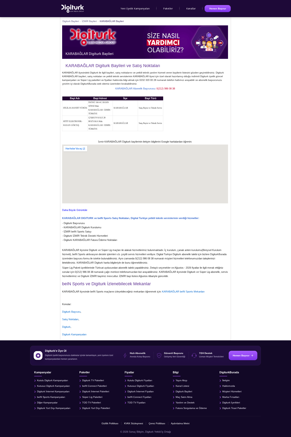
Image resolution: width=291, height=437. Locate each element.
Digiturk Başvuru (71, 311)
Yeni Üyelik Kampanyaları (135, 8)
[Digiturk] (72, 8)
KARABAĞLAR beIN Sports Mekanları (183, 291)
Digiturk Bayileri (184, 391)
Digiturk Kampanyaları (74, 334)
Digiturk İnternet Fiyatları (140, 391)
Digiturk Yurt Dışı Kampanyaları (53, 408)
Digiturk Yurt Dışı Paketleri (96, 408)
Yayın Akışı (181, 380)
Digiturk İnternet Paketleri (95, 391)
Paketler (168, 8)
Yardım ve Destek (185, 402)
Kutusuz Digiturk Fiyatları (140, 386)
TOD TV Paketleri (91, 402)
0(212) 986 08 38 (165, 88)
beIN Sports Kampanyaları (51, 397)
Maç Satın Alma (184, 397)
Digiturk (66, 326)
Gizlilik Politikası (110, 423)
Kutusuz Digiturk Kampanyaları (53, 386)
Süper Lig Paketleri (92, 397)
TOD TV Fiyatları (136, 402)
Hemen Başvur (217, 8)
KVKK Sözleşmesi (133, 423)
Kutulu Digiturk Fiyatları (139, 380)
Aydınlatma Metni (180, 423)
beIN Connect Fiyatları (139, 397)
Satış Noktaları (70, 319)
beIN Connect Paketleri (94, 386)
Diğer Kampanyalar (47, 402)
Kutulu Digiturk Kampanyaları (52, 380)
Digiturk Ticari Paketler (234, 408)
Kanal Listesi (182, 386)
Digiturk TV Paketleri (93, 380)
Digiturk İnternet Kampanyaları (53, 391)
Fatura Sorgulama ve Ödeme (191, 408)
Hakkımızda (228, 386)
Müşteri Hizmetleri (231, 391)
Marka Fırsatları (230, 397)
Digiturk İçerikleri (231, 402)
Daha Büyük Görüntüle (74, 210)
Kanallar (191, 8)
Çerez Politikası (157, 423)
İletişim (226, 380)
